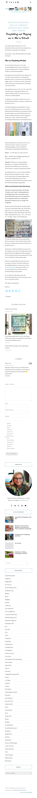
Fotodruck (8, 638)
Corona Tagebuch (10, 611)
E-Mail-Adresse (9, 410)
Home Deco (8, 665)
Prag (6, 713)
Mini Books (8, 689)
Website (7, 416)
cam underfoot (9, 608)
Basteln (7, 593)
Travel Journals (9, 746)
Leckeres (7, 683)
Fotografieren (9, 644)
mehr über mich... (24, 500)
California (8, 605)
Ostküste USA (9, 704)
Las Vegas (7, 680)
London (7, 686)
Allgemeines (8, 581)
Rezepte (7, 722)
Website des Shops (10, 267)
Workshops (21, 30)
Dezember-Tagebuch (10, 620)
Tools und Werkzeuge (11, 743)
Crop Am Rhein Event (11, 614)
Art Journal (8, 584)
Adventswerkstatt (10, 575)
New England (8, 698)
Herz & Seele (8, 662)
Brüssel (7, 602)
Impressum (23, 790)
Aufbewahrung (9, 590)
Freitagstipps (8, 650)
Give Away (8, 656)
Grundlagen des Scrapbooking (18, 22)
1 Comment (8, 296)
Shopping (26, 27)
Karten (7, 677)
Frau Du (8, 363)
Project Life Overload (11, 309)
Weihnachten (8, 758)
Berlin (6, 596)
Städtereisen (8, 734)
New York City (9, 701)
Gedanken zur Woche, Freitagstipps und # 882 (21, 552)
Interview (7, 671)
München (7, 695)
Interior (7, 668)
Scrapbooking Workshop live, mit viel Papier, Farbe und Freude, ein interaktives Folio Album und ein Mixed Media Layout (18, 338)
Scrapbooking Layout (15, 27)
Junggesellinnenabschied (12, 674)
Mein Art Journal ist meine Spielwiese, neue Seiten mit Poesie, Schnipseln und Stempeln (23, 527)
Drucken (7, 629)
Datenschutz (17, 790)
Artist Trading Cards (10, 587)
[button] (6, 291)
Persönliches (8, 710)
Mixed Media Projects (11, 692)
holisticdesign (28, 792)
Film (6, 632)
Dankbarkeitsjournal (11, 617)
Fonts (6, 635)
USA (6, 752)
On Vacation (18, 543)
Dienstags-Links (9, 623)
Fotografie (8, 641)
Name (7, 403)
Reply (30, 363)
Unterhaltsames (9, 749)
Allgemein (8, 578)
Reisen (7, 719)
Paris (6, 707)
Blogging (7, 599)
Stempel (14, 30)
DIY (6, 626)
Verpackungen (9, 755)
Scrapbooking (23, 24)
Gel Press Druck (9, 653)
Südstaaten (8, 740)
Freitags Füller (9, 647)
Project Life (13, 24)
